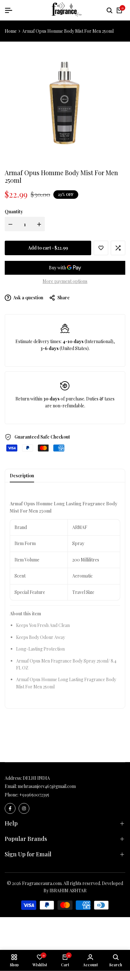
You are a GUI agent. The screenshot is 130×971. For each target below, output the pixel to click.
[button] (101, 248)
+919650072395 (34, 795)
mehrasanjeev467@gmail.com (47, 786)
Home (11, 31)
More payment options (65, 281)
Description (22, 476)
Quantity (14, 212)
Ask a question (28, 298)
